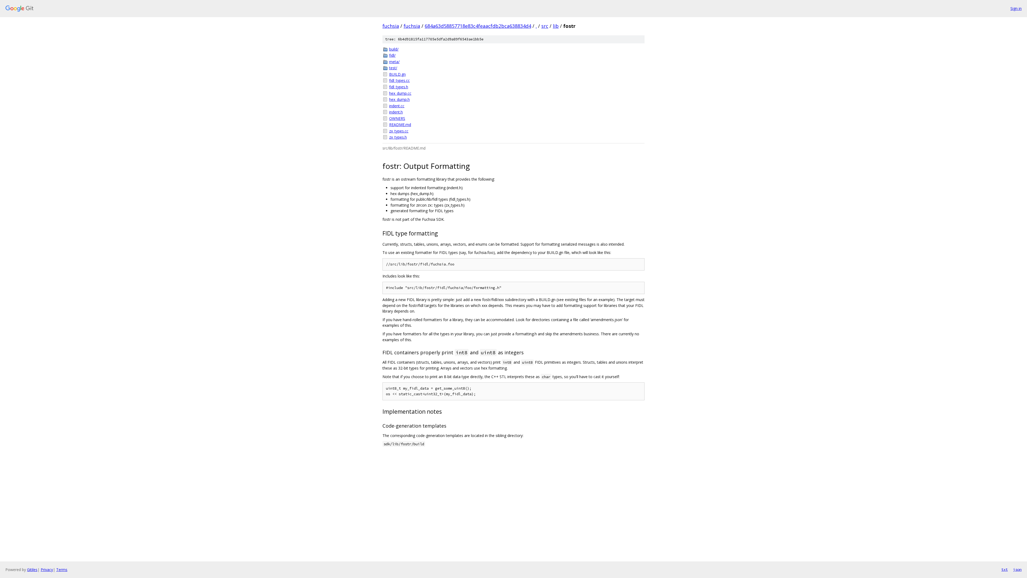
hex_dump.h (399, 99)
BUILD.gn (397, 74)
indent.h (396, 112)
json (1017, 569)
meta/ (394, 61)
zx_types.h (398, 137)
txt (1004, 569)
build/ (393, 49)
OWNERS (397, 118)
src (544, 26)
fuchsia (390, 26)
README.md (400, 124)
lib (556, 26)
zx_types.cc (398, 131)
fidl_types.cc (399, 80)
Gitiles (32, 569)
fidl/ (392, 55)
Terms (61, 569)
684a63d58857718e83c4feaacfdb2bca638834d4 (478, 26)
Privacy (47, 569)
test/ (393, 67)
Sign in (1016, 8)
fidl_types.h (398, 86)
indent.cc (396, 105)
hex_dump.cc (400, 93)
